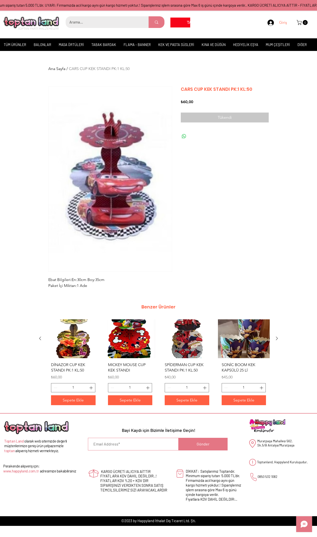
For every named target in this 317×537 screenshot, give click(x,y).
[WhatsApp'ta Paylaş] (184, 136)
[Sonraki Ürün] (277, 338)
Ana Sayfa (56, 68)
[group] (158, 364)
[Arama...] (156, 22)
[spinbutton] (73, 387)
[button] (303, 22)
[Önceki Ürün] (40, 338)
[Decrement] (55, 387)
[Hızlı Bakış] (73, 338)
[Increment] (91, 387)
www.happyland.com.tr (21, 471)
